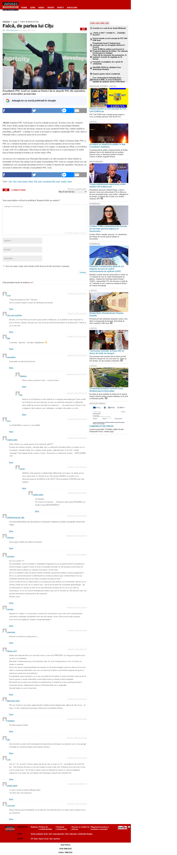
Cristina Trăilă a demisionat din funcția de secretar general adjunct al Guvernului (108, 228)
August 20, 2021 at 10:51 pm (77, 374)
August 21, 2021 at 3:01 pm (77, 467)
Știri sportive (54, 839)
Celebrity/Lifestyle (85, 834)
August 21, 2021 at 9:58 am (77, 719)
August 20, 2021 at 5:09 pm (77, 293)
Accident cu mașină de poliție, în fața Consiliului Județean (107, 145)
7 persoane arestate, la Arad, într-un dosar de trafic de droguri (106, 352)
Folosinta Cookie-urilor (62, 828)
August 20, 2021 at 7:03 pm (77, 355)
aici (31, 282)
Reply (11, 309)
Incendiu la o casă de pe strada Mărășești (109, 28)
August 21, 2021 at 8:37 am (77, 649)
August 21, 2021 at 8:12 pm (77, 784)
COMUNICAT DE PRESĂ (101, 426)
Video (41, 7)
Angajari (72, 7)
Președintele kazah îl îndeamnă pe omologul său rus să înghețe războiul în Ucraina (109, 45)
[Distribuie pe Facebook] (17, 110)
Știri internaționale (56, 834)
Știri (19, 834)
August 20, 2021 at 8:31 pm (77, 438)
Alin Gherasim (12, 30)
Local (15, 22)
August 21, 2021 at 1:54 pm (77, 758)
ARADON (6, 22)
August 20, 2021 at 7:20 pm (77, 419)
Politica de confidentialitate (45, 828)
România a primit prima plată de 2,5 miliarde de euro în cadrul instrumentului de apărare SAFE (106, 268)
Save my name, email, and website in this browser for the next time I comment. (38, 266)
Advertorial (97, 403)
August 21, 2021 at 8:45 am (77, 699)
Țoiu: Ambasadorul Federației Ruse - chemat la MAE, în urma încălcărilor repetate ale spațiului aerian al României (109, 80)
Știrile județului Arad (39, 834)
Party (60, 7)
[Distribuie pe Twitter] (46, 110)
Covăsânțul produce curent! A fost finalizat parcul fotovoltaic (106, 389)
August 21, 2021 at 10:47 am (77, 393)
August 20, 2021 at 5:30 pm (77, 336)
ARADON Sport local (103, 86)
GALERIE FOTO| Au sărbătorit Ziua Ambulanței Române (107, 68)
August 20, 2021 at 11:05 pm (77, 607)
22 (83, 30)
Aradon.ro (22, 827)
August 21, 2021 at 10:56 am (77, 738)
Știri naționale (71, 834)
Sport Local (43, 839)
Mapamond (96, 162)
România (94, 204)
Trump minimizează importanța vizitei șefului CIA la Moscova (107, 185)
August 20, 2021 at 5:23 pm (77, 313)
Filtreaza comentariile (77, 189)
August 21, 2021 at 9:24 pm (77, 804)
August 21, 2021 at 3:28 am (77, 630)
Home (24, 7)
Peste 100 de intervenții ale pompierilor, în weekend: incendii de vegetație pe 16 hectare (110, 57)
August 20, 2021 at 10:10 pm (77, 536)
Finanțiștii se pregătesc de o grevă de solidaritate (108, 63)
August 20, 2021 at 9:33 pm (77, 516)
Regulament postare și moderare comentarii (100, 828)
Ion (8, 338)
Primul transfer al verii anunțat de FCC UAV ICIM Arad (110, 39)
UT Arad (34, 839)
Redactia (34, 827)
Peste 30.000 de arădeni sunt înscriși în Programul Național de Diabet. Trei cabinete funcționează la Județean (110, 51)
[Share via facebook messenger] (68, 110)
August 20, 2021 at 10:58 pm (77, 554)
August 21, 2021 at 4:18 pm (77, 493)
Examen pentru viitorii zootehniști (106, 74)
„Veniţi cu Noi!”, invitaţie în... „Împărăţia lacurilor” (109, 34)
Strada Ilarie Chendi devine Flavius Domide (106, 314)
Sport (50, 7)
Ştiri (32, 7)
